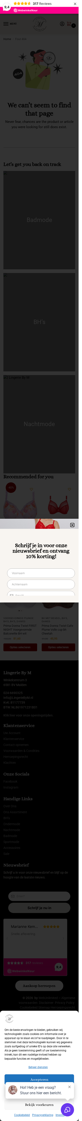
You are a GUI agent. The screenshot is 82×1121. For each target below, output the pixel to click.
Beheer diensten (38, 1067)
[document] (39, 560)
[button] (72, 525)
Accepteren (39, 1080)
